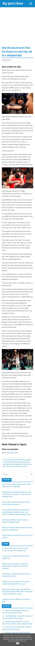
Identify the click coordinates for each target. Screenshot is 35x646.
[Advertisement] (17, 27)
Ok (17, 643)
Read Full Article (12, 453)
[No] (33, 640)
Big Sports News (13, 4)
